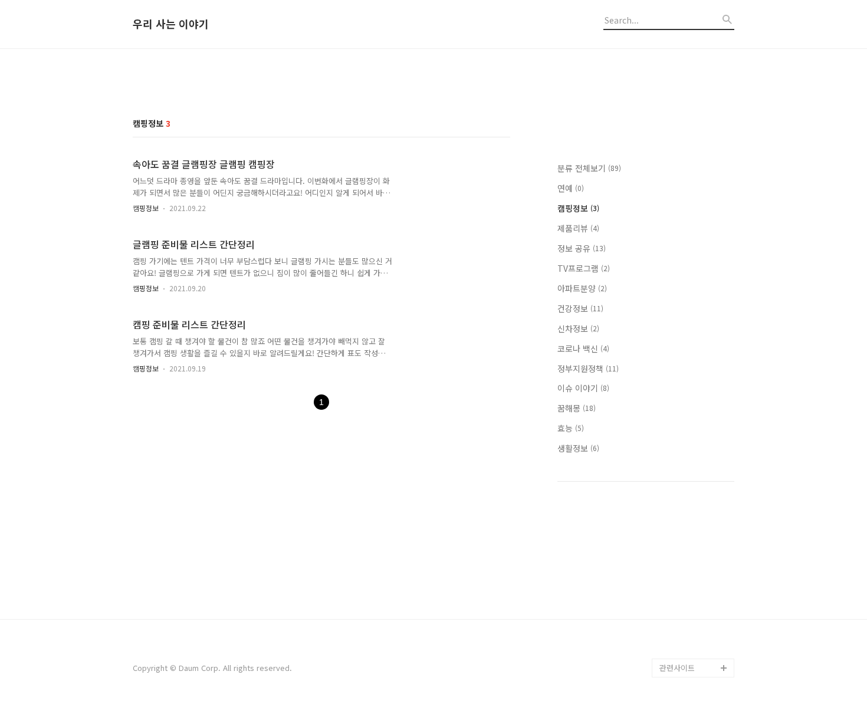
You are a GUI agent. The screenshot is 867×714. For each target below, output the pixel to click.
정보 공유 (581, 248)
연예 (570, 188)
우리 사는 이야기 (171, 24)
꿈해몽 (576, 408)
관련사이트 (677, 667)
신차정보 (578, 328)
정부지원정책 (588, 368)
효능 (570, 428)
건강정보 (580, 308)
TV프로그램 (583, 268)
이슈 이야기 (583, 388)
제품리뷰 (578, 228)
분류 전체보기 (589, 168)
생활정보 (578, 448)
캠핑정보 (146, 208)
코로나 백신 (583, 348)
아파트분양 (582, 288)
